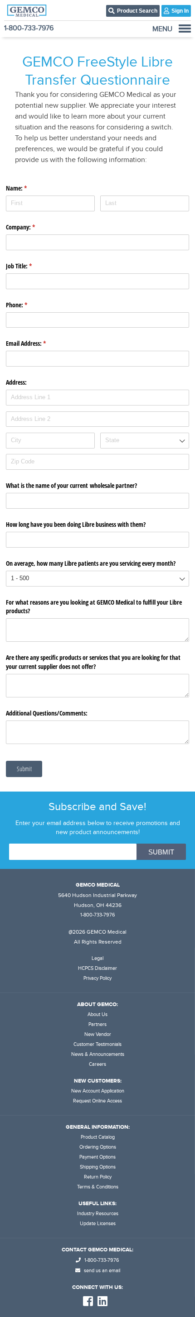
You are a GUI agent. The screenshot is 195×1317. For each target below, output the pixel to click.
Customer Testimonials (97, 1044)
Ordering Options (97, 1147)
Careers (97, 1064)
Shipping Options (98, 1167)
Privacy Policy (97, 978)
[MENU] (185, 28)
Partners (97, 1024)
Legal (97, 958)
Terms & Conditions (97, 1187)
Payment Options (97, 1157)
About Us (97, 1014)
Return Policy (98, 1177)
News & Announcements (97, 1054)
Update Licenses (98, 1223)
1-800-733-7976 (29, 28)
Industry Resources (97, 1214)
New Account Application (97, 1091)
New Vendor (97, 1034)
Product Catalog (98, 1137)
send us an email (101, 1271)
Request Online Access (97, 1101)
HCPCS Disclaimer (97, 968)
